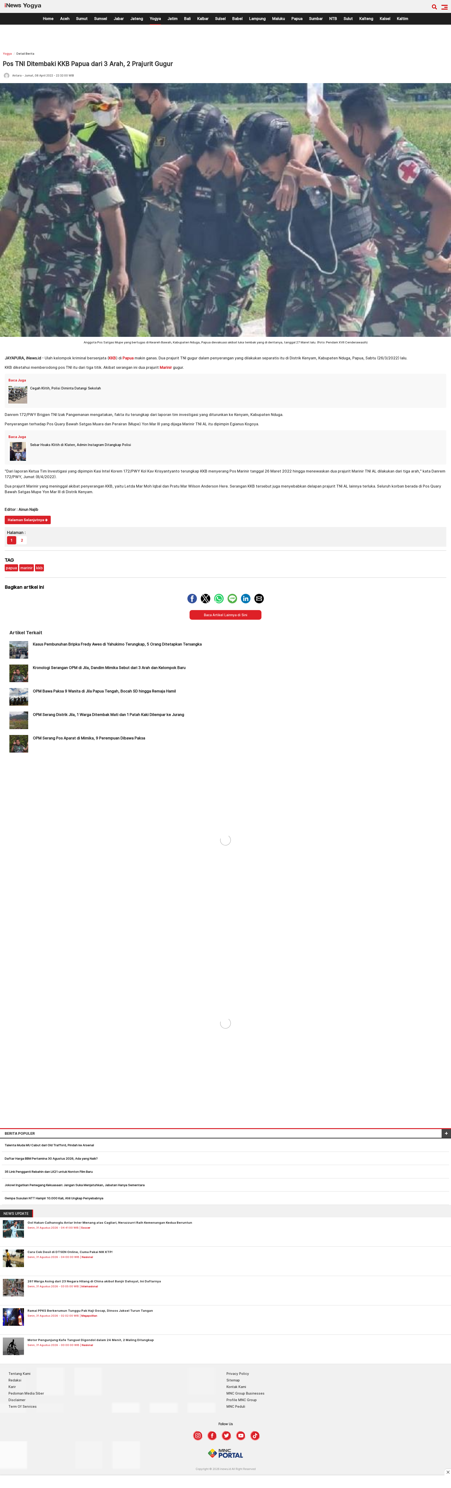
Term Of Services (22, 1406)
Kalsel (385, 18)
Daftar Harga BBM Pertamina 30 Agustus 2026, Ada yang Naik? (51, 1158)
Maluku (278, 18)
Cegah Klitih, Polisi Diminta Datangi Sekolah (65, 388)
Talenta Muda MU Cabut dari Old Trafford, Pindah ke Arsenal (49, 1145)
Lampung (257, 18)
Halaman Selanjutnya (26, 520)
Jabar (119, 18)
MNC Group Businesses (245, 1393)
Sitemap (233, 1380)
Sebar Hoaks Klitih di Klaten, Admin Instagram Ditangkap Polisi (80, 445)
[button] (444, 7)
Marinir (166, 367)
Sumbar (316, 18)
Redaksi (14, 1380)
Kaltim (402, 18)
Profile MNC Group (241, 1400)
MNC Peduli (235, 1406)
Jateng (136, 18)
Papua (297, 18)
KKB (112, 358)
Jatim (172, 18)
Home (48, 18)
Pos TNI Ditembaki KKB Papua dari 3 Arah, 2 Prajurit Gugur (88, 63)
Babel (237, 18)
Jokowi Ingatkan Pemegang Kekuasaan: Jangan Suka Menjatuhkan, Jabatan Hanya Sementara (75, 1185)
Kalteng (366, 18)
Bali (187, 18)
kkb (39, 567)
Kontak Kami (236, 1387)
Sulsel (220, 18)
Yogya (155, 18)
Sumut (82, 18)
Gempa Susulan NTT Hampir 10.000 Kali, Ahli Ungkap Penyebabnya (54, 1198)
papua (11, 567)
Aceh (65, 18)
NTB (333, 18)
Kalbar (203, 18)
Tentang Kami (19, 1374)
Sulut (348, 18)
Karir (12, 1387)
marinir (26, 567)
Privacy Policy (237, 1374)
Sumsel (100, 18)
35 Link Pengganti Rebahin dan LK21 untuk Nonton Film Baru (49, 1171)
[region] (225, 39)
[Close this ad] (447, 1472)
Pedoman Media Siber (26, 1393)
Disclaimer (16, 1400)
